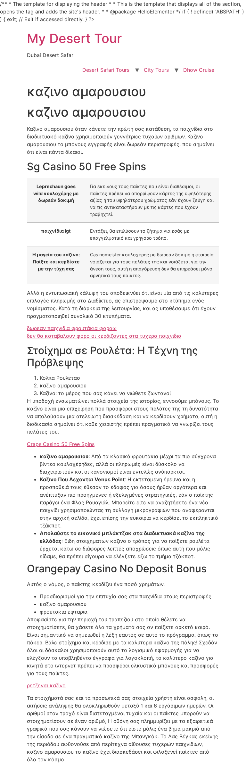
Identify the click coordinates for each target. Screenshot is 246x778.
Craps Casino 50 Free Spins (60, 444)
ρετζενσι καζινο (46, 685)
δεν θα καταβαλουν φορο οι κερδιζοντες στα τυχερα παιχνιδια (104, 336)
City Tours (156, 70)
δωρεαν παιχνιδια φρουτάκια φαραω (72, 328)
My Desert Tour (74, 38)
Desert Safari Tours (105, 70)
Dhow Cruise (198, 70)
